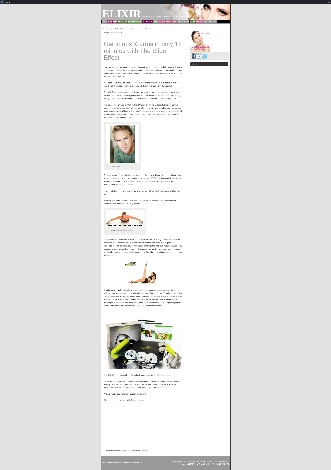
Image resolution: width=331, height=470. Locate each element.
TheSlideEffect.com (161, 374)
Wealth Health (183, 21)
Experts (162, 21)
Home (104, 21)
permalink (144, 450)
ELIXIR (121, 14)
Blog (155, 21)
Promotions (122, 21)
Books (192, 21)
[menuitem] (2, 2)
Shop (205, 21)
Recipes (199, 21)
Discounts (212, 21)
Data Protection (108, 462)
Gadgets (124, 450)
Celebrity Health (134, 21)
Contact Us (137, 462)
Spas (115, 21)
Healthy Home (171, 21)
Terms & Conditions (124, 462)
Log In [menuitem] (7, 2)
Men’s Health (147, 21)
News (110, 21)
